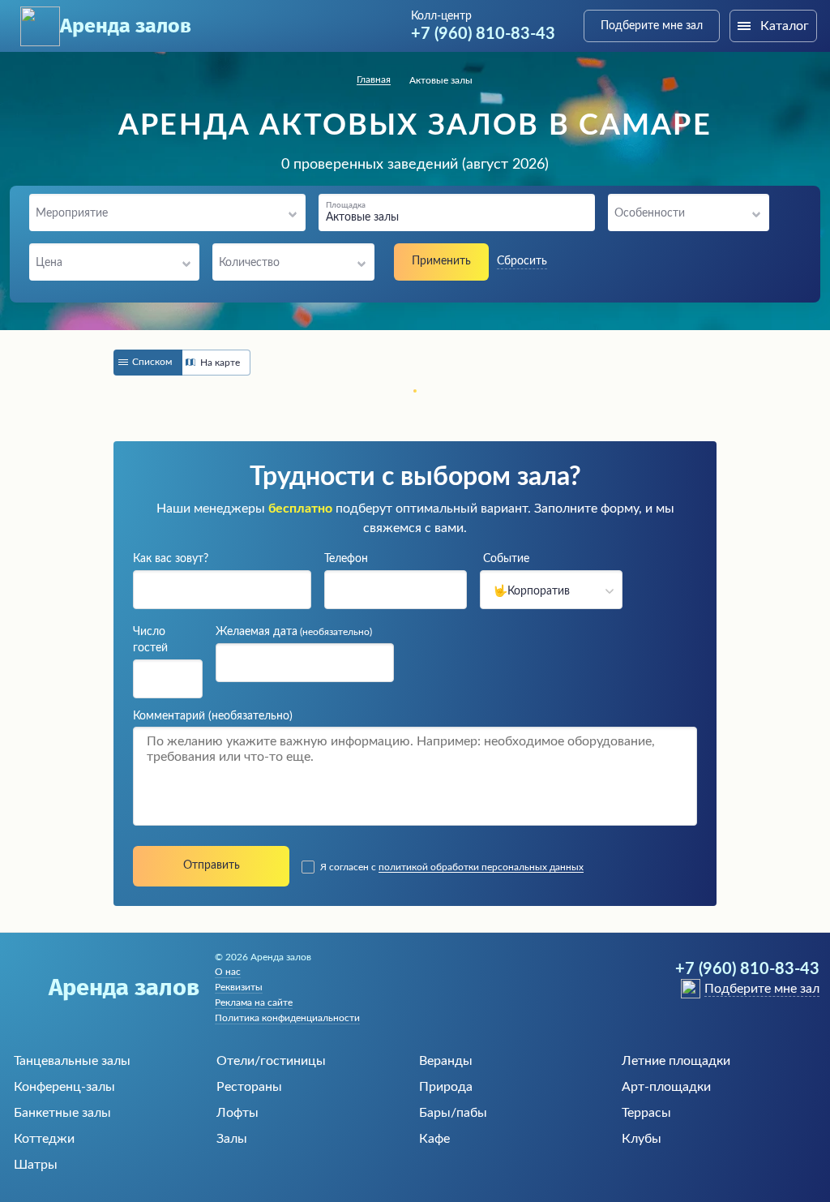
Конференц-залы (64, 1086)
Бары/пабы (453, 1112)
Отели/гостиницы (271, 1060)
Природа (446, 1086)
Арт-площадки (666, 1086)
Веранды (446, 1060)
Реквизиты (239, 987)
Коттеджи (44, 1138)
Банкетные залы (62, 1112)
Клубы (641, 1138)
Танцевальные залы (72, 1060)
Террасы (646, 1112)
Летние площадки (676, 1060)
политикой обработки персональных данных (481, 867)
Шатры (36, 1164)
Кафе (434, 1138)
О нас (228, 972)
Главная (374, 79)
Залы (231, 1138)
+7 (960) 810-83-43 (483, 34)
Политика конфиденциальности (287, 1018)
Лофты (237, 1112)
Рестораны (249, 1086)
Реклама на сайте (254, 1002)
